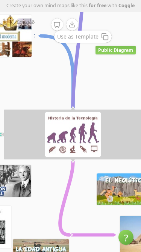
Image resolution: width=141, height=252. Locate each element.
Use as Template (78, 36)
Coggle (126, 5)
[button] (125, 237)
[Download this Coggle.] (72, 25)
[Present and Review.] (57, 25)
